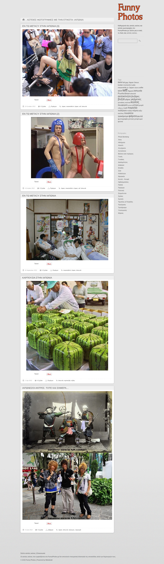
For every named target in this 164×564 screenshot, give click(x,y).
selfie (141, 88)
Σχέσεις (120, 196)
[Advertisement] (131, 60)
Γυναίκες (121, 159)
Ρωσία (121, 93)
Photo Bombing (123, 137)
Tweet (36, 100)
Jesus (136, 82)
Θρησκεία (121, 176)
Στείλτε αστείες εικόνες (27, 553)
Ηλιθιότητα (122, 174)
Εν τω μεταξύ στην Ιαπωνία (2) (40, 114)
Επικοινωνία (41, 553)
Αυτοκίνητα (122, 151)
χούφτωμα (138, 119)
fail (124, 82)
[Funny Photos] (131, 19)
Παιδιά (120, 185)
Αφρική (130, 91)
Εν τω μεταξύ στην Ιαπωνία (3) (40, 26)
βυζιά (121, 99)
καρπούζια (67, 380)
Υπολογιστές (122, 210)
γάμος (128, 99)
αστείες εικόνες (132, 33)
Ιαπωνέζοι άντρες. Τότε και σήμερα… (45, 388)
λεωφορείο (123, 105)
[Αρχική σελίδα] (23, 20)
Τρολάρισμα (122, 207)
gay (126, 82)
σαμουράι (78, 530)
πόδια (129, 111)
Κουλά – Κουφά (123, 179)
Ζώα (119, 171)
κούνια (127, 102)
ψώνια (120, 121)
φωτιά (140, 116)
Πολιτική (121, 190)
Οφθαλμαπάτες (123, 182)
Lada (133, 85)
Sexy (120, 140)
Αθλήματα (121, 142)
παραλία (132, 107)
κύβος (73, 380)
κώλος (135, 102)
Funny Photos (31, 560)
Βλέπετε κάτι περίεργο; (126, 154)
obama (136, 87)
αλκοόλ (133, 94)
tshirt (120, 91)
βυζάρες (135, 96)
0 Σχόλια (43, 106)
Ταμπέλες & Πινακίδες (125, 202)
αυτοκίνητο (124, 96)
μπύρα (135, 105)
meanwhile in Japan (126, 88)
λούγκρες (71, 530)
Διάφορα (121, 165)
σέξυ (140, 111)
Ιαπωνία (138, 90)
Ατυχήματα (122, 148)
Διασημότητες (123, 162)
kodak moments (124, 85)
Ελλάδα (120, 168)
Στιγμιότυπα (122, 193)
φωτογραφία (123, 119)
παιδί (125, 108)
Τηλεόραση (122, 205)
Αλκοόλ (120, 145)
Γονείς (120, 157)
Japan (131, 82)
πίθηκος (120, 108)
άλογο (127, 93)
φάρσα (133, 115)
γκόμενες (136, 99)
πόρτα (135, 110)
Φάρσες (121, 213)
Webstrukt (48, 560)
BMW (120, 82)
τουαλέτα (128, 113)
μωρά (141, 105)
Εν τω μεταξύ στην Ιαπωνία (39, 195)
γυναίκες (121, 102)
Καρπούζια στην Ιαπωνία (37, 277)
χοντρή (131, 119)
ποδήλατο (122, 110)
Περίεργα (121, 188)
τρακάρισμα (123, 116)
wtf (125, 90)
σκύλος (121, 113)
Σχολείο (120, 199)
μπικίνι (130, 105)
